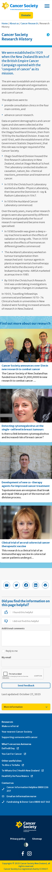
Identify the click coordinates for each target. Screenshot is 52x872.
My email (6, 657)
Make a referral (10, 726)
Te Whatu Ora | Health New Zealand (21, 770)
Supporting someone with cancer (20, 737)
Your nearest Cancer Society (17, 731)
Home (5, 23)
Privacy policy (17, 838)
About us (14, 23)
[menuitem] (26, 707)
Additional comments (13, 628)
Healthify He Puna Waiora (15, 776)
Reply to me (12, 651)
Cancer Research (29, 23)
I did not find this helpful (26, 621)
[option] (26, 612)
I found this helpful (23, 612)
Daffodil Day (8, 748)
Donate (26, 15)
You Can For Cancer (12, 753)
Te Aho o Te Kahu (11, 765)
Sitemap (37, 838)
